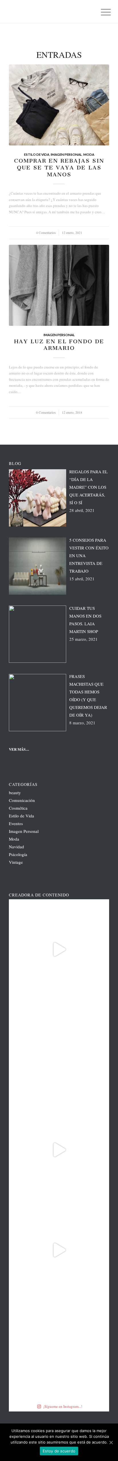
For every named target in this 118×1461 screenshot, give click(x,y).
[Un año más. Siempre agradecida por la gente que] (59, 1049)
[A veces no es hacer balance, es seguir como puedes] (59, 1150)
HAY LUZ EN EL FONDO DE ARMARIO (59, 345)
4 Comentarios (46, 232)
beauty (15, 792)
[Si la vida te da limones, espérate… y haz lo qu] (59, 1350)
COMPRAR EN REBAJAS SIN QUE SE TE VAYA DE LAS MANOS (59, 167)
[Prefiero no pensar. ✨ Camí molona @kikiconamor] (59, 1250)
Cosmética (18, 808)
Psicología (18, 854)
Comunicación (22, 800)
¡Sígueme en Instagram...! (62, 1406)
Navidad (16, 846)
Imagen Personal (66, 154)
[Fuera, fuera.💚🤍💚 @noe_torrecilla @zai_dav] (59, 949)
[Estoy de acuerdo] (111, 1442)
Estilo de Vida (36, 154)
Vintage (16, 862)
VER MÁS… (19, 749)
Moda (88, 154)
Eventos (16, 823)
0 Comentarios (46, 412)
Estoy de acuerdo (59, 1451)
